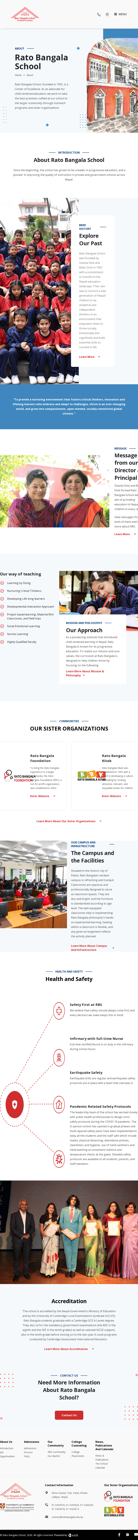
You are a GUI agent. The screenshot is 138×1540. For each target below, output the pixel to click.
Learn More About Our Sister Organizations (66, 821)
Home (18, 75)
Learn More (87, 357)
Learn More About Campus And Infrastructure (89, 948)
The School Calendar (101, 1465)
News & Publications (102, 1457)
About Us (6, 1442)
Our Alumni (54, 1456)
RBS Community (56, 1452)
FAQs (27, 1456)
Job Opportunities (7, 1454)
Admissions (31, 1442)
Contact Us (69, 1415)
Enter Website (40, 796)
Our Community (56, 1443)
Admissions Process (30, 1450)
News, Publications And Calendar (104, 1445)
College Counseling (79, 1443)
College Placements (78, 1454)
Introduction (6, 1448)
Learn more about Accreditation (66, 1349)
